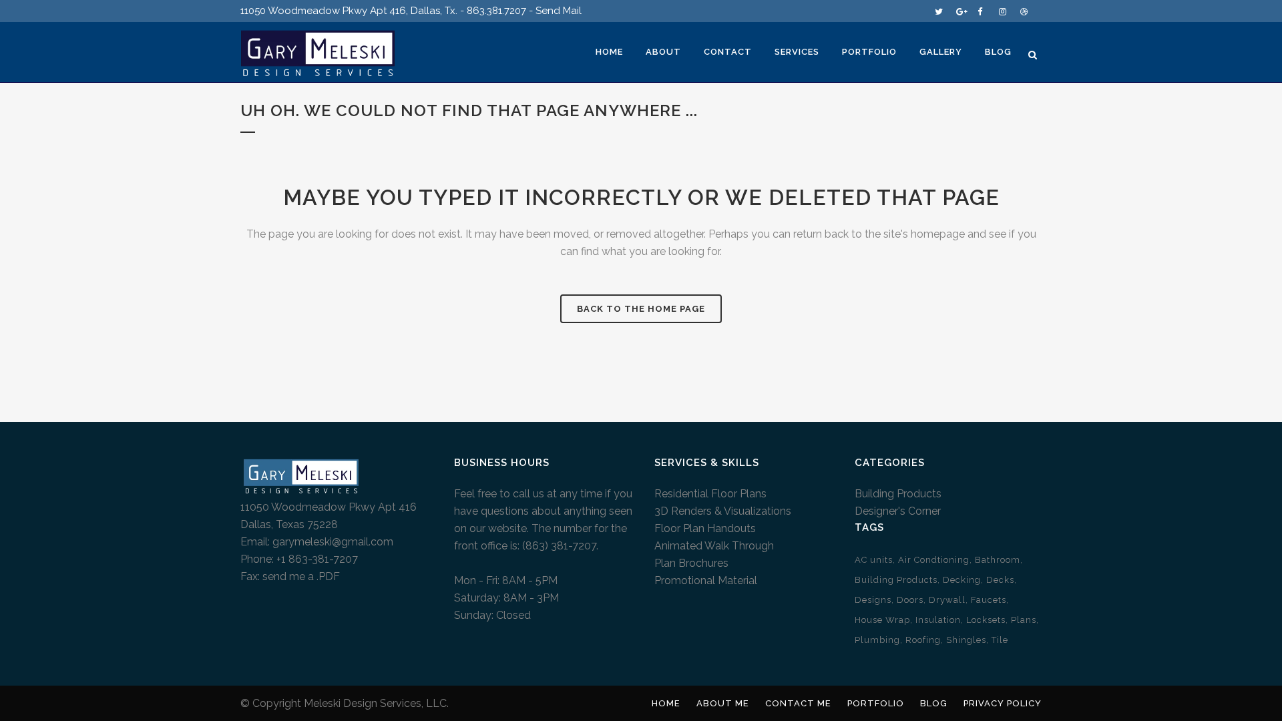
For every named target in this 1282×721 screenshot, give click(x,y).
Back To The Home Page (641, 309)
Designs (873, 600)
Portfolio (875, 703)
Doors (910, 600)
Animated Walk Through (714, 545)
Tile (1000, 640)
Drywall (947, 600)
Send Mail (559, 11)
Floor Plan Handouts (705, 528)
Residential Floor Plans (710, 493)
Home (666, 703)
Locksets (986, 620)
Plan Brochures (691, 563)
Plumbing (877, 640)
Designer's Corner (898, 511)
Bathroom (997, 560)
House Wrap (882, 620)
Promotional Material (705, 580)
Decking (962, 580)
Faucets (988, 600)
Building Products (898, 493)
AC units (874, 560)
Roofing (923, 640)
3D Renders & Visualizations (722, 511)
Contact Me (798, 703)
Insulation (938, 620)
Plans (1023, 620)
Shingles (966, 640)
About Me (722, 703)
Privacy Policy (1003, 703)
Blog (933, 703)
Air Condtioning (934, 560)
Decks (1000, 580)
